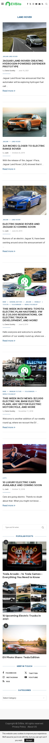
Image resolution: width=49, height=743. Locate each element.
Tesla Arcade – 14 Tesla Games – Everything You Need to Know (22, 576)
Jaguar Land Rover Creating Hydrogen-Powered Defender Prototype (24, 63)
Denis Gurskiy (10, 71)
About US (32, 726)
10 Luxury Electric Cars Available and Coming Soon (22, 484)
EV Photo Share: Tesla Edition (21, 657)
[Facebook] (27, 4)
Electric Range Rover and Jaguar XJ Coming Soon (21, 225)
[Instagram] (33, 4)
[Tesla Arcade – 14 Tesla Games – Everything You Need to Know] (24, 556)
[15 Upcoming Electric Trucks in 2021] (24, 597)
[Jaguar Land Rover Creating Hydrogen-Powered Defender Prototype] (24, 37)
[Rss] (42, 4)
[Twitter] (30, 4)
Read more (8, 90)
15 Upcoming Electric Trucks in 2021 (22, 617)
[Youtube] (36, 4)
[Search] (46, 4)
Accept (29, 740)
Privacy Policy (19, 726)
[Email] (39, 4)
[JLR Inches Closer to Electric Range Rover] (24, 122)
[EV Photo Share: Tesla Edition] (24, 639)
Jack (6, 153)
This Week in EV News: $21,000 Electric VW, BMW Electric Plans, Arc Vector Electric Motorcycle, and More (23, 403)
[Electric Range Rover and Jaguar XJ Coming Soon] (24, 200)
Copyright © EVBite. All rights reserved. (24, 723)
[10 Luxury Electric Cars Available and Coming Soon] (24, 458)
